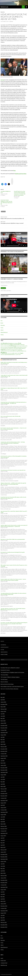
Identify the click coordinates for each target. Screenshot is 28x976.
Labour (2, 330)
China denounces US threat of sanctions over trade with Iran (13, 470)
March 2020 (3, 786)
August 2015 (3, 889)
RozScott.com (4, 7)
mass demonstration (13, 349)
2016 (1, 343)
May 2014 (3, 917)
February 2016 (4, 875)
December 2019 (4, 793)
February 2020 (4, 788)
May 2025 (3, 697)
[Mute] (23, 245)
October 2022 (3, 730)
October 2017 (3, 831)
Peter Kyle (20, 350)
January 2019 (3, 807)
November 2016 (4, 856)
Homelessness (11, 348)
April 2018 (3, 821)
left (9, 349)
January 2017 (3, 852)
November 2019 (4, 795)
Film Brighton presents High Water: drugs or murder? (12, 222)
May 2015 (3, 896)
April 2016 (3, 870)
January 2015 (3, 903)
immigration (3, 349)
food (20, 347)
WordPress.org (4, 965)
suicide (17, 354)
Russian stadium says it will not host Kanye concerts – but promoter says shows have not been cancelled (13, 580)
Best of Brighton (15, 343)
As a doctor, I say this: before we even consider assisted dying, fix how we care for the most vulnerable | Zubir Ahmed (14, 623)
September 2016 (4, 859)
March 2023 (3, 720)
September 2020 (4, 772)
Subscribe (3, 288)
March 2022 (3, 744)
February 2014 (4, 922)
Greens (7, 348)
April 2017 (3, 845)
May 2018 (3, 819)
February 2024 (4, 709)
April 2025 (3, 699)
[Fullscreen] (25, 245)
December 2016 (4, 854)
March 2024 (3, 706)
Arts (1, 320)
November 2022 (4, 727)
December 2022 (4, 725)
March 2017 (3, 847)
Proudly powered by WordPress (6, 974)
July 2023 (2, 713)
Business (2, 345)
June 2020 (3, 779)
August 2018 (3, 814)
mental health (19, 349)
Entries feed (3, 960)
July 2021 (2, 760)
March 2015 (3, 901)
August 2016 (3, 861)
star (14, 354)
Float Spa (17, 347)
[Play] (2, 245)
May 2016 (3, 868)
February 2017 (4, 849)
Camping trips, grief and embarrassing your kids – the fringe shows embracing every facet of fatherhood (13, 442)
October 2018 (3, 809)
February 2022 (4, 746)
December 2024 (4, 704)
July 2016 (2, 863)
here (14, 170)
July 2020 (2, 777)
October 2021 (3, 753)
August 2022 (3, 734)
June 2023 (3, 716)
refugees (21, 353)
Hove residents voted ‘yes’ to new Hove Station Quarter (12, 686)
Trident (19, 354)
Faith (15, 347)
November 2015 (4, 882)
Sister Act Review (4, 681)
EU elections (6, 347)
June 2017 (3, 840)
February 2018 (4, 826)
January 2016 (3, 877)
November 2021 (4, 751)
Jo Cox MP (7, 349)
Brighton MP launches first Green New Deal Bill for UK (12, 217)
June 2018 (3, 816)
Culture (2, 649)
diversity (2, 347)
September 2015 (4, 887)
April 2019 (3, 805)
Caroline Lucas (12, 345)
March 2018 (3, 824)
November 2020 (4, 770)
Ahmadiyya (5, 343)
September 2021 (4, 756)
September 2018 (4, 812)
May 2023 (3, 718)
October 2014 (3, 908)
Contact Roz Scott (5, 647)
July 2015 (2, 892)
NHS (14, 350)
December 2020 (4, 767)
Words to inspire (4, 654)
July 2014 (2, 915)
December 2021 (4, 749)
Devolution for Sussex (5, 670)
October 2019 (3, 798)
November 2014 (4, 906)
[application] (14, 239)
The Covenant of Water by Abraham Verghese (10, 677)
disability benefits (24, 345)
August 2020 (3, 774)
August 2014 (3, 913)
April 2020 (3, 784)
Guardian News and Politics (9, 359)
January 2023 (3, 723)
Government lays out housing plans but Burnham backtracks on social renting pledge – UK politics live (13, 403)
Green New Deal (3, 348)
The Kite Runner (4, 679)
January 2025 (3, 702)
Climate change (18, 345)
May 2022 (3, 739)
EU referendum (10, 347)
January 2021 (3, 765)
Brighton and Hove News (20, 173)
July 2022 (2, 737)
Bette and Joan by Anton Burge (7, 684)
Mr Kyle (2, 79)
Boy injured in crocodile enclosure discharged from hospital (12, 552)
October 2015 (3, 884)
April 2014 (3, 920)
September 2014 (4, 910)
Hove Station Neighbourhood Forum (19, 348)
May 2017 (3, 842)
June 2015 (3, 894)
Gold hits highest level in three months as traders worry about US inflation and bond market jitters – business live (14, 526)
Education (3, 325)
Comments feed (4, 962)
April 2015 (3, 899)
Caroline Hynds (6, 345)
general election (23, 347)
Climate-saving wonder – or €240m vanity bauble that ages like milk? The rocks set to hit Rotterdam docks (13, 483)
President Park (9, 353)
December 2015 (4, 880)
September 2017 (4, 833)
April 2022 (3, 741)
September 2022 (4, 732)
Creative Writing (4, 652)
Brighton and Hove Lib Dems (5, 344)
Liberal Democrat (4, 332)
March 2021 (3, 763)
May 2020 (3, 781)
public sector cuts (15, 353)
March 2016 (3, 873)
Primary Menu (26, 6)
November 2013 (4, 927)
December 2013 (4, 924)
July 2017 (2, 838)
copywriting (3, 644)
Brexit (2, 323)
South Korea (3, 354)
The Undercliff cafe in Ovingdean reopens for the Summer (12, 672)
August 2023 (3, 711)
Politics (2, 12)
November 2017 (4, 828)
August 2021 (3, 758)
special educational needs (9, 354)
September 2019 (4, 800)
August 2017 (3, 835)
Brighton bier (22, 344)
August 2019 (3, 802)
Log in (2, 958)
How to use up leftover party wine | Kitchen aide (10, 416)
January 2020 (3, 791)
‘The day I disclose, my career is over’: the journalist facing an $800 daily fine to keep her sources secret (13, 609)
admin (11, 21)
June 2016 (3, 866)
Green (2, 327)
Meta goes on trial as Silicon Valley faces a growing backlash (13, 539)
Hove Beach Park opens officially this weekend (10, 667)
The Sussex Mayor (4, 674)
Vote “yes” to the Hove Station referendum (9, 688)
